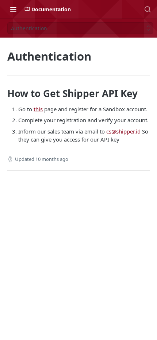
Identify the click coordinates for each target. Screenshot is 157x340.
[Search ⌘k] (147, 9)
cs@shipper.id (123, 131)
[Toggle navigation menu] (13, 9)
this (38, 109)
